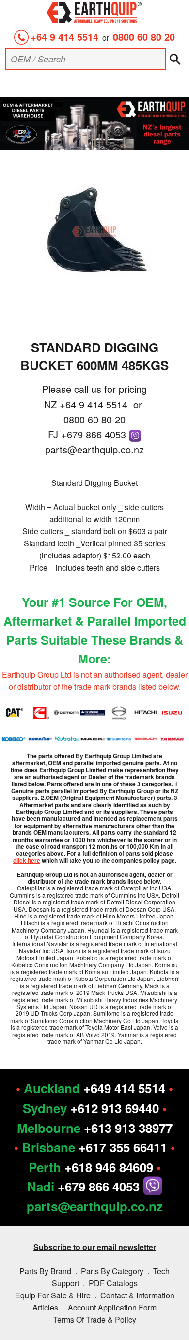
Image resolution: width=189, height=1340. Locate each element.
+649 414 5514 (124, 1088)
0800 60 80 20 (144, 37)
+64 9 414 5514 (64, 37)
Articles (45, 1307)
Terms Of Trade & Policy (94, 1319)
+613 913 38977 (128, 1128)
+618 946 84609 (108, 1167)
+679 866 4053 (95, 434)
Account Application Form (112, 1307)
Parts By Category (112, 1271)
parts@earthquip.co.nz (94, 449)
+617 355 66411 (123, 1147)
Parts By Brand (45, 1271)
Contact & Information (137, 1295)
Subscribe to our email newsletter (94, 1246)
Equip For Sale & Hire (53, 1295)
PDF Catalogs (113, 1283)
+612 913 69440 (114, 1108)
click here (26, 860)
